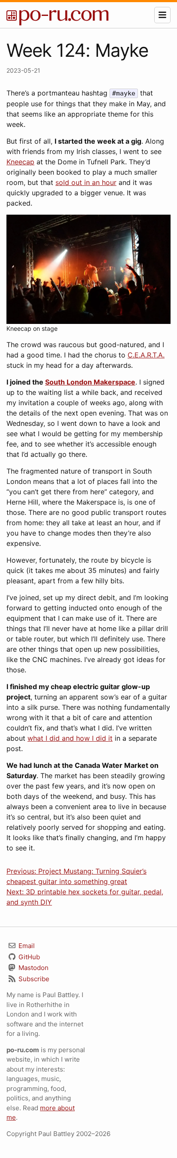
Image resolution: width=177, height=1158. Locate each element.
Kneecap (20, 161)
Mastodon (33, 968)
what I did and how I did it (70, 738)
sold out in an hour (85, 182)
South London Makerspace (90, 382)
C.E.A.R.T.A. (146, 355)
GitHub (28, 957)
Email (26, 946)
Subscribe (33, 979)
